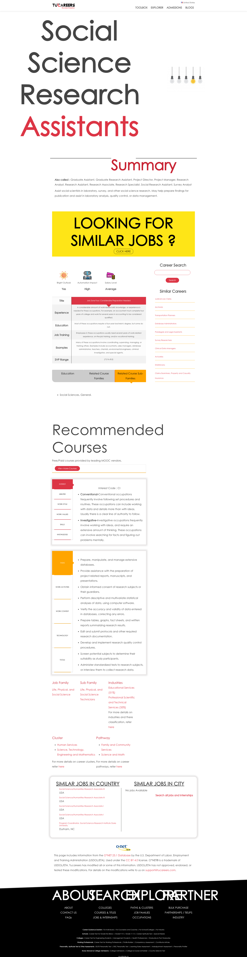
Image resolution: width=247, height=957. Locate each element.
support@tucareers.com (160, 870)
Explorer (157, 7)
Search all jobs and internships (174, 795)
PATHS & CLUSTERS (142, 907)
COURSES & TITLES (105, 912)
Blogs (189, 7)
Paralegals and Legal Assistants (168, 332)
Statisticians (160, 365)
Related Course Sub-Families (130, 376)
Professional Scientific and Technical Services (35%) (121, 702)
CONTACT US (68, 912)
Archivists (159, 307)
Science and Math (113, 754)
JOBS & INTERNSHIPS (105, 917)
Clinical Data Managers (165, 348)
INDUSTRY (178, 917)
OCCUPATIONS (142, 917)
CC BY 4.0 (132, 860)
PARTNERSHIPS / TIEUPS (178, 912)
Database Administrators (166, 324)
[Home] (63, 7)
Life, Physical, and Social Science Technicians (91, 694)
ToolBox (141, 7)
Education (67, 373)
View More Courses (67, 468)
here (111, 727)
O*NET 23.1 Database (117, 855)
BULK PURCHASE (178, 907)
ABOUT (68, 907)
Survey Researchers (163, 340)
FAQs (68, 917)
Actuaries (159, 357)
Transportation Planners (165, 315)
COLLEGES (105, 907)
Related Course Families (99, 376)
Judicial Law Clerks (163, 299)
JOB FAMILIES (142, 912)
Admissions (174, 7)
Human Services (67, 744)
